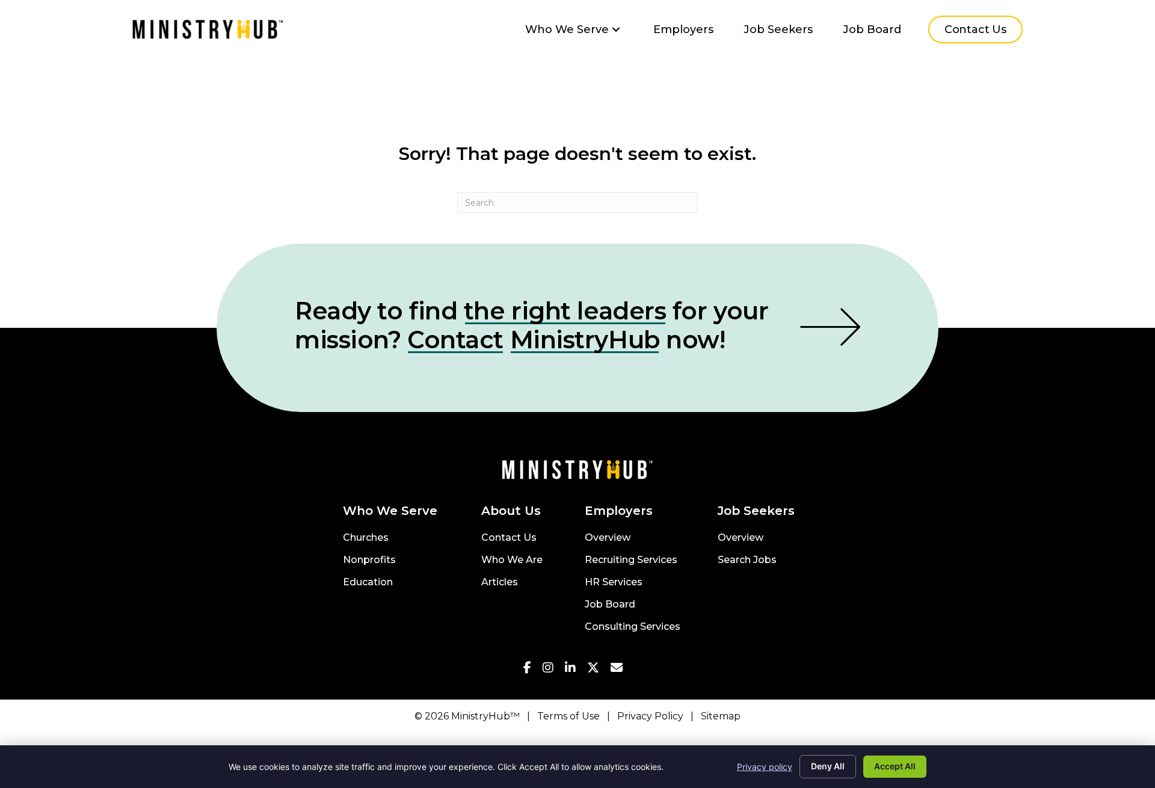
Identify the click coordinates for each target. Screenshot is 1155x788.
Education (368, 582)
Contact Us (509, 538)
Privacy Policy (650, 716)
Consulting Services (632, 627)
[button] (616, 30)
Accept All (895, 766)
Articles (499, 582)
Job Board (610, 605)
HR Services (613, 582)
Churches (366, 538)
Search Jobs (747, 560)
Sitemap (721, 716)
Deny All (828, 766)
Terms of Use (568, 716)
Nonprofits (369, 560)
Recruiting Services (631, 560)
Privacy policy (764, 767)
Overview (607, 538)
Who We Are (512, 560)
